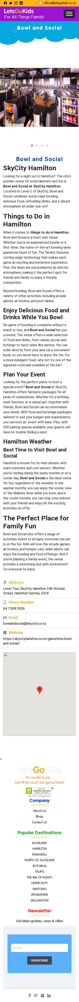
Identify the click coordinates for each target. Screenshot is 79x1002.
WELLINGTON (39, 900)
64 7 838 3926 (14, 608)
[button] (32, 146)
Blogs (39, 816)
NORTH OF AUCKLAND (40, 860)
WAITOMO (40, 889)
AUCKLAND (39, 843)
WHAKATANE (39, 894)
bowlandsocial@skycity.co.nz (24, 624)
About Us (39, 811)
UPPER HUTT (39, 883)
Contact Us (39, 822)
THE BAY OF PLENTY (39, 877)
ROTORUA (39, 866)
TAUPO (39, 871)
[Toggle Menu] (69, 14)
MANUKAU (39, 854)
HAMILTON (39, 848)
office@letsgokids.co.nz (59, 3)
